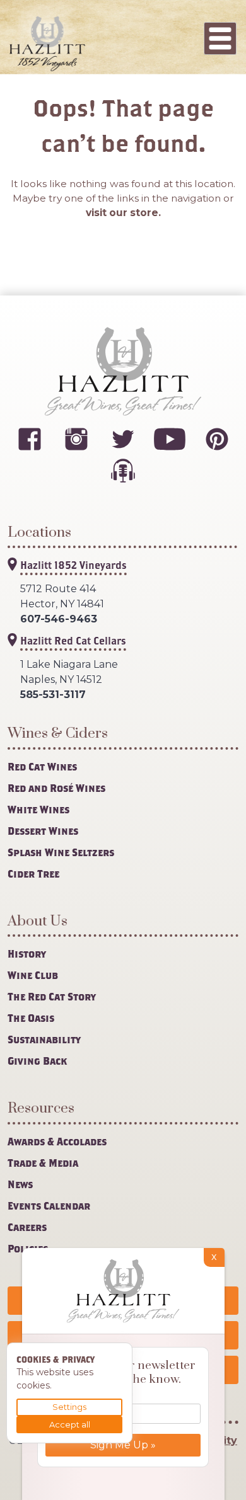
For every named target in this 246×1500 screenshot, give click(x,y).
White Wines (38, 809)
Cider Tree (33, 873)
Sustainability (44, 1039)
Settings (69, 1407)
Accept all (69, 1424)
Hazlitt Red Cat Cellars (73, 640)
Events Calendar (49, 1205)
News (20, 1184)
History (27, 953)
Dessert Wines (43, 831)
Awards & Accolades (57, 1141)
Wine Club (33, 975)
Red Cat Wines (42, 766)
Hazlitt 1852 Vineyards (73, 565)
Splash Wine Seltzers (61, 852)
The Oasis (31, 1018)
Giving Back (37, 1061)
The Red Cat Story (52, 996)
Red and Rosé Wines (56, 788)
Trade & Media (43, 1163)
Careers (27, 1227)
